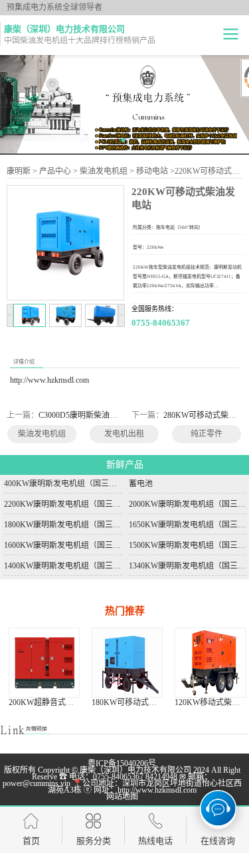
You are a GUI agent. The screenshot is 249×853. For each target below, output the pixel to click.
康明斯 (19, 171)
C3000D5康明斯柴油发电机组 (90, 415)
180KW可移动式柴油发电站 (97, 702)
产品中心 (55, 171)
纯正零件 (206, 433)
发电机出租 (124, 433)
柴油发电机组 (103, 171)
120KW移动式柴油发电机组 (180, 702)
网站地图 (122, 796)
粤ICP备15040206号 (122, 763)
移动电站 (152, 171)
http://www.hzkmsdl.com (49, 380)
